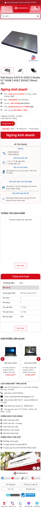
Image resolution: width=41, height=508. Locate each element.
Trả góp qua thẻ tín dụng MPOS (15, 444)
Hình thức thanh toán (11, 433)
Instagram (37, 478)
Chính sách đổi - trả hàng (12, 423)
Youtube (16, 478)
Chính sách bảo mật (10, 427)
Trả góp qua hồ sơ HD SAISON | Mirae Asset (19, 448)
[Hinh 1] (20, 62)
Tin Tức (11, 489)
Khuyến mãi (30, 489)
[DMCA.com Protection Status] (13, 495)
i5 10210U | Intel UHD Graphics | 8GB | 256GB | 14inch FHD (17, 370)
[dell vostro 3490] (18, 351)
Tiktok (26, 478)
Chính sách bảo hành (11, 420)
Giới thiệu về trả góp (10, 441)
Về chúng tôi (10, 484)
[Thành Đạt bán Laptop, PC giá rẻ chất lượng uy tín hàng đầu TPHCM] (21, 8)
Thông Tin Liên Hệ (30, 484)
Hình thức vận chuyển (11, 430)
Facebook (7, 478)
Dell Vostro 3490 (18, 363)
